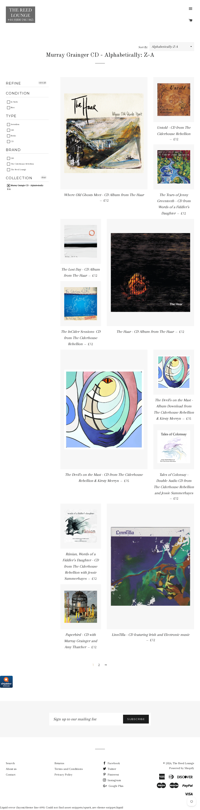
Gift (12, 130)
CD (11, 141)
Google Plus (115, 786)
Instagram (114, 780)
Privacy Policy (63, 774)
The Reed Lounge (18, 169)
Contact (10, 774)
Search (10, 763)
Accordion (14, 124)
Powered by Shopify (181, 768)
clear (44, 177)
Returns (59, 763)
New (12, 107)
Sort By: (143, 47)
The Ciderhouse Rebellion (22, 164)
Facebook (113, 763)
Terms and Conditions (68, 769)
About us (11, 769)
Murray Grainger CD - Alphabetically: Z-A (25, 187)
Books (13, 135)
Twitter (111, 769)
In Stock (14, 102)
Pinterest (113, 774)
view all (42, 82)
